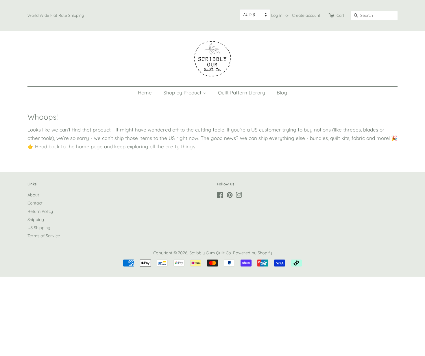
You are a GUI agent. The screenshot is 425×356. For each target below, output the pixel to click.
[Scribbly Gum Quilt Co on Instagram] (239, 196)
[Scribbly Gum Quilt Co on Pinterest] (229, 196)
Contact (34, 203)
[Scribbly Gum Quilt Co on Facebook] (220, 196)
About (33, 195)
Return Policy (40, 211)
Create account (306, 15)
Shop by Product (183, 93)
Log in (276, 15)
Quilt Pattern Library (241, 93)
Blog (282, 93)
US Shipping (38, 227)
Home (145, 93)
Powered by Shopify (252, 252)
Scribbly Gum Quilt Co (210, 252)
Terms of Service (43, 235)
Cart (340, 15)
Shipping (35, 219)
